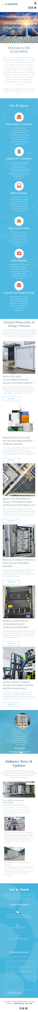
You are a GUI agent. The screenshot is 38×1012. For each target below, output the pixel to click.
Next (34, 727)
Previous (3, 727)
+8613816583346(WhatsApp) (18, 938)
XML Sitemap (19, 1003)
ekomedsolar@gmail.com (19, 927)
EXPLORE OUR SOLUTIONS (13, 32)
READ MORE (11, 398)
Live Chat (28, 1003)
